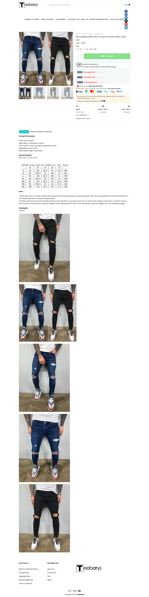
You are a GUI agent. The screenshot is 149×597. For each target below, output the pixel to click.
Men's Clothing (87, 34)
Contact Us (51, 573)
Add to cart (107, 56)
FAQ (78, 19)
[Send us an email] (126, 21)
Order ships (102, 112)
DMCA (49, 580)
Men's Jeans (99, 34)
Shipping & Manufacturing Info (41, 132)
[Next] (69, 58)
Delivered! (127, 112)
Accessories (61, 19)
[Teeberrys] (29, 5)
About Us (84, 19)
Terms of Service (25, 583)
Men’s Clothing (47, 19)
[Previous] (22, 58)
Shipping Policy (24, 576)
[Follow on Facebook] (126, 11)
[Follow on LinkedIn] (126, 27)
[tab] (24, 131)
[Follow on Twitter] (126, 17)
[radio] (78, 43)
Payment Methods (26, 580)
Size (77, 46)
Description (24, 132)
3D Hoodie (72, 19)
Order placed (80, 112)
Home (78, 34)
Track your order (117, 19)
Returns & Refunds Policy (99, 19)
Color (78, 40)
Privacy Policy (24, 573)
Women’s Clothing (32, 19)
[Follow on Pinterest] (126, 24)
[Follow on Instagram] (126, 14)
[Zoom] (21, 83)
